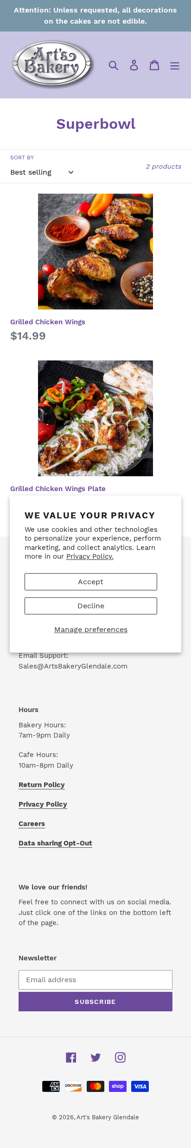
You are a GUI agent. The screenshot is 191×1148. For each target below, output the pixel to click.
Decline (90, 605)
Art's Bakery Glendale (107, 1117)
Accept (90, 581)
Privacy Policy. (90, 557)
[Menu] (175, 65)
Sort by (22, 157)
